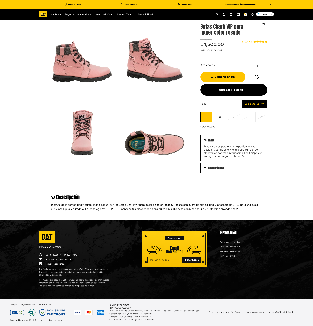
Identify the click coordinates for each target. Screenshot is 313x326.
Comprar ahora (225, 76)
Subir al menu (174, 238)
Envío (211, 140)
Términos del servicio (230, 251)
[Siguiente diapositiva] (270, 4)
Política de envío (227, 256)
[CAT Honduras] (47, 237)
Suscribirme (192, 260)
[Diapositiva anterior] (40, 4)
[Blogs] (238, 14)
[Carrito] (231, 14)
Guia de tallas (252, 103)
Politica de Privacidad (286, 312)
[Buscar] (217, 14)
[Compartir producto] (263, 23)
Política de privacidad (230, 246)
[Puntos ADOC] (245, 14)
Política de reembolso (230, 242)
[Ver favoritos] (252, 14)
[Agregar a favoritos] (257, 77)
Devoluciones (216, 168)
